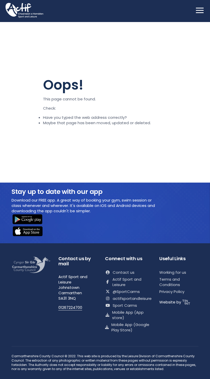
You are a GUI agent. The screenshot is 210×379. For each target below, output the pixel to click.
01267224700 (70, 307)
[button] (31, 220)
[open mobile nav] (200, 10)
